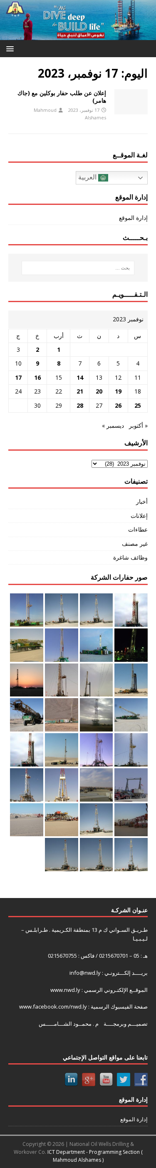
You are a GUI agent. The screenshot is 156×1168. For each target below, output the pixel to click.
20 (99, 391)
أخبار (142, 501)
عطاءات (138, 529)
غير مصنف (135, 543)
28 (80, 405)
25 (137, 405)
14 (80, 377)
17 (18, 377)
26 (118, 405)
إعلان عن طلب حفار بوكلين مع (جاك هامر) (61, 96)
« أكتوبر (138, 425)
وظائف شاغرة (130, 557)
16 (37, 377)
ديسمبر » (113, 425)
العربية (88, 177)
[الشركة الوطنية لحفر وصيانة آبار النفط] (78, 35)
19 (118, 391)
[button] (11, 48)
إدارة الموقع (133, 218)
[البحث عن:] (78, 268)
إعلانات (139, 516)
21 (80, 391)
